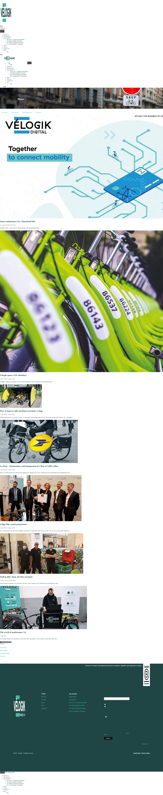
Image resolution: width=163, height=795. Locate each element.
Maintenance (72, 699)
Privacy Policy (146, 753)
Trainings (43, 699)
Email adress (108, 696)
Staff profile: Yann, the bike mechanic (16, 577)
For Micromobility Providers (14, 41)
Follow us (145, 744)
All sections (3, 647)
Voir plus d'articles (7, 642)
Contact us (44, 708)
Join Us (5, 47)
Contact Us (6, 48)
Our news (38, 112)
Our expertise (73, 693)
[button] (1, 26)
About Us (6, 34)
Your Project (6, 38)
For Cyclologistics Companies (15, 44)
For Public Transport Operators (15, 42)
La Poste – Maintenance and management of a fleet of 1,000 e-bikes (29, 466)
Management (72, 696)
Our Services (6, 36)
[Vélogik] (9, 60)
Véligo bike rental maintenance (13, 524)
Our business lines (27, 112)
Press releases (15, 112)
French (108, 704)
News (5, 45)
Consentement (108, 711)
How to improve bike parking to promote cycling (21, 411)
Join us (43, 702)
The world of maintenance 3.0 (13, 632)
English (108, 706)
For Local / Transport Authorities (15, 39)
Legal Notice (137, 753)
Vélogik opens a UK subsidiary (13, 375)
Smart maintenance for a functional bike (17, 221)
